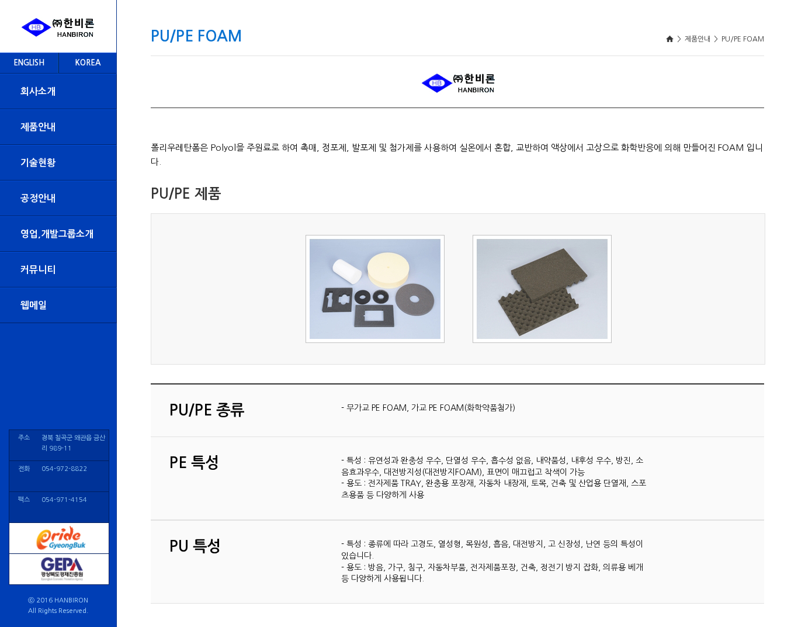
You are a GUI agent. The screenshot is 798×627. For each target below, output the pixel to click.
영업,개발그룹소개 (56, 234)
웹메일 (33, 305)
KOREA (87, 63)
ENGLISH (28, 63)
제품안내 (37, 127)
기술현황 (37, 162)
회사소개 (37, 91)
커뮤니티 (37, 269)
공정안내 (37, 198)
